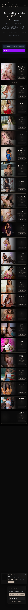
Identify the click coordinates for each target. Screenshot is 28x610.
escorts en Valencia (20, 32)
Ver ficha (11, 581)
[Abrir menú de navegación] (24, 5)
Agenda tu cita (17, 601)
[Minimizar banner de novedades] (25, 575)
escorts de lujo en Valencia (14, 34)
